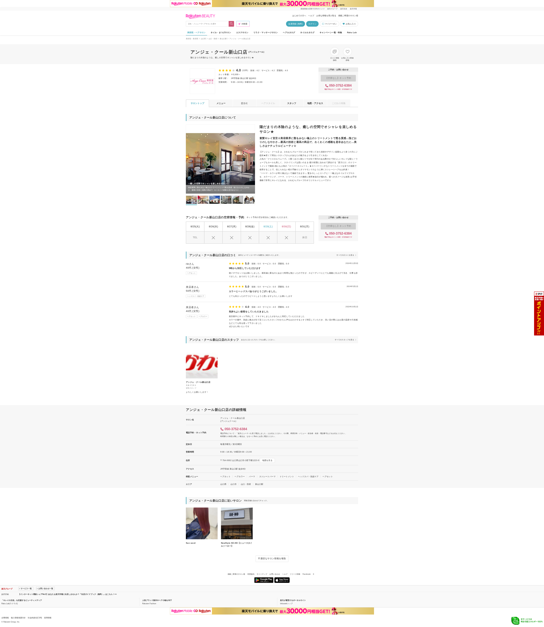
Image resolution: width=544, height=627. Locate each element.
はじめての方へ (299, 15)
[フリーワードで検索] (231, 24)
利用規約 (250, 574)
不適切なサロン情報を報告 (272, 558)
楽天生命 (343, 9)
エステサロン (242, 32)
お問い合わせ (274, 574)
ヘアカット (225, 476)
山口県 (203, 39)
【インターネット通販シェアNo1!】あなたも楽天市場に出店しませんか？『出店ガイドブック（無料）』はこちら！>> (67, 594)
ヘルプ (311, 15)
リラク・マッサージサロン (265, 32)
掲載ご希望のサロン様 (348, 15)
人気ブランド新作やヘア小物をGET (157, 600)
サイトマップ (262, 574)
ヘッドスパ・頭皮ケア (308, 476)
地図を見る (267, 460)
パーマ (252, 476)
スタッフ (291, 103)
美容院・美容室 (192, 39)
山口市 (233, 484)
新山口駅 (223, 39)
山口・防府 (213, 39)
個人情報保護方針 (18, 618)
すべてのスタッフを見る (344, 340)
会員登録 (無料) (295, 24)
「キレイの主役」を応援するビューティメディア (21, 600)
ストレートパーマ (267, 476)
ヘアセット (328, 476)
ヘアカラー (240, 476)
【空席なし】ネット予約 (338, 78)
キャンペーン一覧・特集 (331, 32)
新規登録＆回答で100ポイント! (312, 9)
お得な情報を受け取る (326, 15)
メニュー (221, 103)
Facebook (307, 574)
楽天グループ (332, 9)
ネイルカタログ (307, 32)
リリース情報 (295, 574)
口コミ (244, 103)
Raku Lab (352, 32)
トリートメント (287, 476)
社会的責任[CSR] (35, 618)
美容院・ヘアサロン (196, 32)
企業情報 (5, 618)
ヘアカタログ (289, 32)
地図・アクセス (315, 103)
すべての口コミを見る (345, 255)
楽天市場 (353, 9)
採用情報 (47, 618)
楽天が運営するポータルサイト (293, 600)
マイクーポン (331, 24)
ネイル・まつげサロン (221, 32)
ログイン (312, 24)
